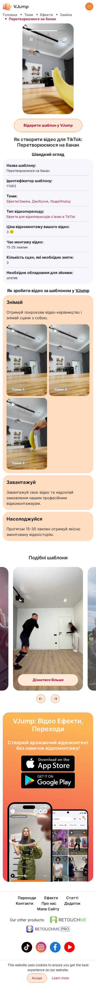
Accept (37, 978)
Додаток (72, 903)
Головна (10, 15)
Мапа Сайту (48, 909)
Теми (28, 15)
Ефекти (46, 15)
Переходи (27, 897)
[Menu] (89, 6)
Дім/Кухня (40, 201)
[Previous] (40, 698)
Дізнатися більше (48, 680)
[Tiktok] (27, 946)
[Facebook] (56, 946)
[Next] (55, 698)
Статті (72, 897)
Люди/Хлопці (60, 201)
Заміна (66, 15)
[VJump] (16, 6)
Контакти (24, 903)
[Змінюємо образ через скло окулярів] (29, 842)
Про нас (48, 903)
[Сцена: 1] (27, 360)
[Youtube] (69, 946)
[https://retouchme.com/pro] (48, 929)
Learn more (60, 978)
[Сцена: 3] (27, 434)
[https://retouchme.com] (68, 919)
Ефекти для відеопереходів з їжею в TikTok (41, 217)
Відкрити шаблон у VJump (48, 125)
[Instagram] (42, 946)
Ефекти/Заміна (18, 201)
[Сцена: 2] (69, 360)
